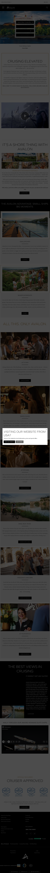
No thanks (19, 441)
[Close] (46, 429)
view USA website (9, 441)
